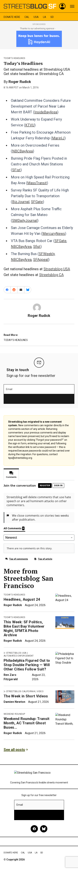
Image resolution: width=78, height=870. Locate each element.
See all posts (14, 749)
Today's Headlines (14, 58)
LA (44, 17)
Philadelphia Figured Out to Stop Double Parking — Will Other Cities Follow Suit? (27, 664)
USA (36, 17)
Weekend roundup (14, 714)
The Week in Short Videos (26, 696)
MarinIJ (58, 138)
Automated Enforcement (19, 656)
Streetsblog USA (57, 269)
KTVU (29, 125)
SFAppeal (40, 259)
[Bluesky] (43, 828)
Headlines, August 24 (22, 599)
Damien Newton (14, 702)
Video (40, 691)
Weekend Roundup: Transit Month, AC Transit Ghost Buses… (27, 723)
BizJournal (20, 202)
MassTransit (37, 183)
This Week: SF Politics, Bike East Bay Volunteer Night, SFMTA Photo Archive (24, 628)
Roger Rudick (20, 82)
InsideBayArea (45, 112)
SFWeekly (47, 254)
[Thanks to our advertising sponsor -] (39, 39)
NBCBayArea (22, 151)
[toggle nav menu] (72, 6)
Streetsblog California (20, 691)
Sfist (36, 246)
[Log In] (62, 6)
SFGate (37, 202)
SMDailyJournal (24, 220)
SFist (16, 170)
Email (9, 389)
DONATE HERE (12, 17)
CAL (26, 17)
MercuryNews (53, 233)
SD (52, 17)
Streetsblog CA (51, 275)
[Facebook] (34, 828)
